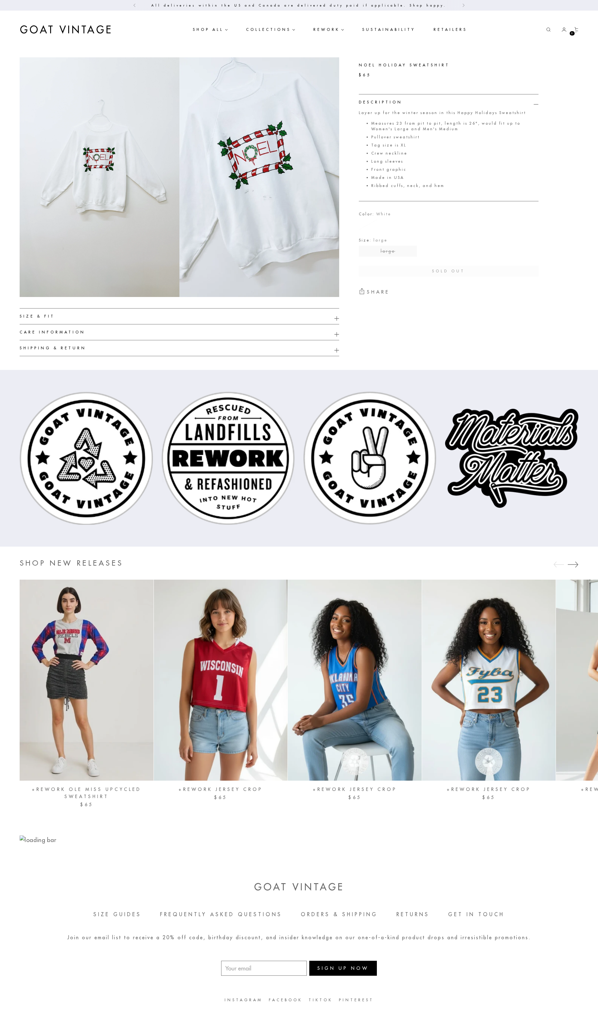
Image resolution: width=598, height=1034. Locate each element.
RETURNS (413, 914)
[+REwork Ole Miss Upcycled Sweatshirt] (87, 680)
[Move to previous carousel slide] (558, 564)
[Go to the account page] (561, 29)
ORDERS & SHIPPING (339, 914)
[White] (368, 224)
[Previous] (134, 5)
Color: (375, 214)
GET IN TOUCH (476, 914)
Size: (373, 240)
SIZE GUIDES (117, 914)
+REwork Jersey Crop (220, 789)
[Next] (463, 5)
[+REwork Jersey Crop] (221, 680)
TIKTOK (321, 1000)
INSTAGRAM (244, 1000)
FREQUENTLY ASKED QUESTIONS (221, 914)
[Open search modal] (548, 29)
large (388, 251)
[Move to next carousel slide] (573, 564)
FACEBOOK (285, 1000)
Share (378, 292)
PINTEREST (356, 1000)
